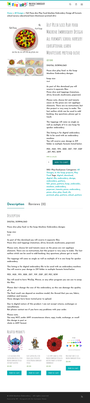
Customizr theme (40, 399)
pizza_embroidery (71, 189)
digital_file (52, 178)
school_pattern (75, 195)
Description (15, 204)
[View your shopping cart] (76, 4)
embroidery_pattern (56, 181)
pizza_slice (52, 192)
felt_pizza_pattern (55, 184)
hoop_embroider (72, 184)
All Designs (19, 13)
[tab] (15, 204)
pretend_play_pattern (57, 195)
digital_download (65, 175)
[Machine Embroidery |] (17, 4)
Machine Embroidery (22, 396)
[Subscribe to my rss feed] (82, 396)
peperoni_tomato (54, 189)
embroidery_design (66, 178)
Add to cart (61, 162)
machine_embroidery (56, 187)
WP (17, 399)
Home (9, 13)
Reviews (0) (37, 204)
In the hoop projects (64, 173)
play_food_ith (64, 192)
